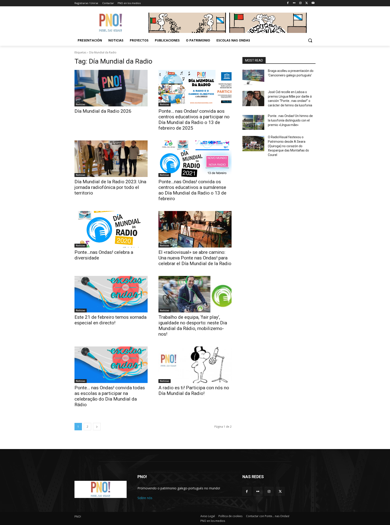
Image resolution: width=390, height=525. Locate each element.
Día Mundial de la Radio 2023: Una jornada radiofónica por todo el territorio (110, 187)
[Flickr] (294, 3)
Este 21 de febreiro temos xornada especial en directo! (110, 320)
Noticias (80, 104)
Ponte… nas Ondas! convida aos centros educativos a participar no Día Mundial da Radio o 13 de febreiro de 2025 (194, 119)
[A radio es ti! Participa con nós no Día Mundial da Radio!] (195, 364)
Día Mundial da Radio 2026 (102, 111)
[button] (310, 40)
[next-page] (97, 426)
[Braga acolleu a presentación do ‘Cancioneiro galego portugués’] (253, 77)
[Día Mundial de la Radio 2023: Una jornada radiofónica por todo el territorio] (111, 158)
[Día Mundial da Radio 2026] (111, 88)
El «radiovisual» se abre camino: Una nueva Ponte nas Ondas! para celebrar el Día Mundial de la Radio (194, 258)
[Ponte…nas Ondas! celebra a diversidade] (111, 229)
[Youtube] (313, 3)
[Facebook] (287, 3)
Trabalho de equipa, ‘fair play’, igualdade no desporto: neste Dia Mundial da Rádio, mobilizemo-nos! (192, 325)
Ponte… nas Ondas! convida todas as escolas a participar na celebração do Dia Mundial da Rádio (109, 396)
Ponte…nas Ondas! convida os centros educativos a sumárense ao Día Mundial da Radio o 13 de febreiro (192, 190)
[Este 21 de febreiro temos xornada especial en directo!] (111, 294)
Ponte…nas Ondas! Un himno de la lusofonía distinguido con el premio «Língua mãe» (290, 120)
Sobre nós (144, 498)
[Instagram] (300, 3)
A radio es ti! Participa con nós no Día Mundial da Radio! (193, 390)
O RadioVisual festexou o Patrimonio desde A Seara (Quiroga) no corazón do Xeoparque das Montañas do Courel (288, 145)
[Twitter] (306, 3)
